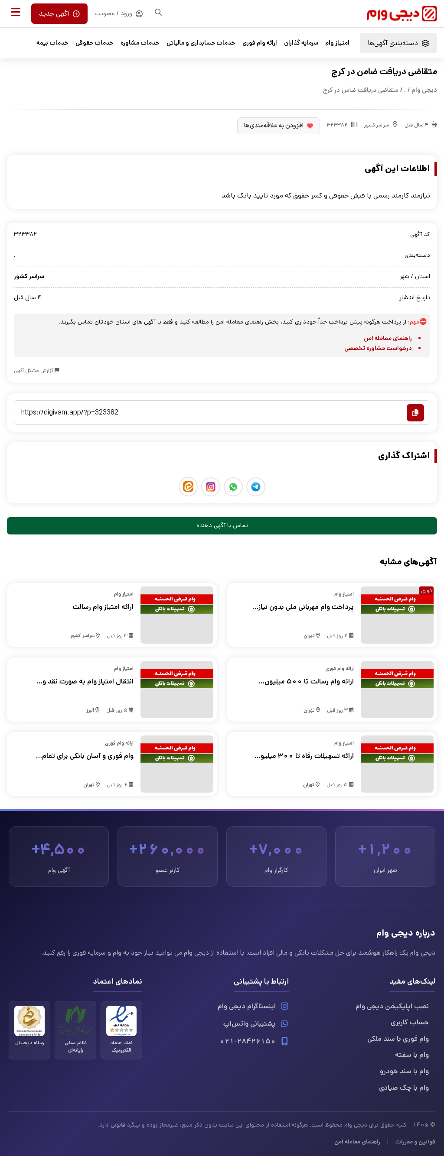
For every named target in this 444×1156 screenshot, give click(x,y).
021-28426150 (247, 1041)
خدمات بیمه (52, 43)
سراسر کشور (376, 125)
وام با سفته (412, 1055)
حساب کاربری (410, 1022)
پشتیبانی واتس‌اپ (249, 1024)
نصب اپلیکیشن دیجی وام (392, 1006)
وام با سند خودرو (404, 1071)
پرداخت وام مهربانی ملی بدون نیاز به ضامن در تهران (306, 607)
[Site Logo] (402, 14)
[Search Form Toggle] (158, 12)
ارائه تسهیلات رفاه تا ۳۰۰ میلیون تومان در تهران (305, 756)
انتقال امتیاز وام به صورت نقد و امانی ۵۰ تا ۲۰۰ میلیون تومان (88, 682)
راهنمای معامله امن (388, 338)
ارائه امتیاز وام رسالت (103, 607)
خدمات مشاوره (140, 43)
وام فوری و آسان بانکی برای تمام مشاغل (88, 756)
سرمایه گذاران (301, 43)
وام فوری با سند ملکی (398, 1039)
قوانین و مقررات (415, 1141)
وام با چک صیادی (404, 1088)
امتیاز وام (337, 43)
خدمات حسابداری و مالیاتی (200, 43)
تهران (309, 635)
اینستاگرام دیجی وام (247, 1006)
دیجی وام (424, 89)
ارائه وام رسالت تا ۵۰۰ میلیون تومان (309, 682)
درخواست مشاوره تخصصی (378, 348)
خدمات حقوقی (94, 43)
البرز (90, 710)
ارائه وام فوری (259, 43)
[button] (15, 12)
